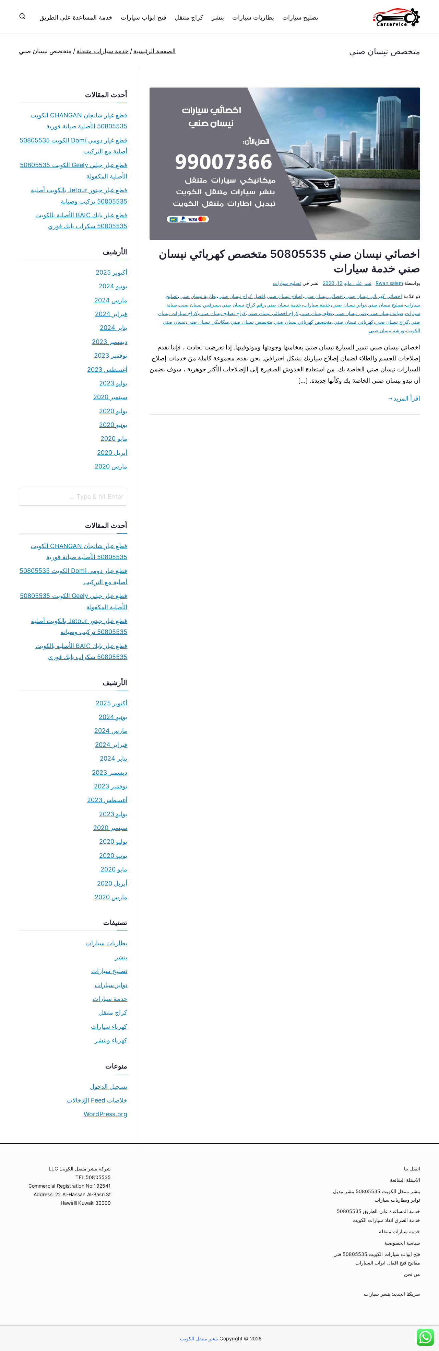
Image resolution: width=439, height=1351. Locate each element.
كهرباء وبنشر (111, 1040)
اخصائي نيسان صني (324, 296)
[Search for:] (73, 496)
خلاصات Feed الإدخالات (97, 1100)
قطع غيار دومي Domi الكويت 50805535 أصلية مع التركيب (73, 146)
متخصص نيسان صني (251, 322)
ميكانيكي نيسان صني (208, 322)
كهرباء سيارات (109, 1026)
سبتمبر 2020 (110, 397)
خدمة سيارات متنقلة (399, 1231)
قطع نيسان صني (316, 313)
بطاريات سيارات (253, 17)
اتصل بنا (412, 1168)
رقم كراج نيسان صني (243, 305)
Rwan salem (389, 283)
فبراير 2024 (111, 313)
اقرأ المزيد (406, 398)
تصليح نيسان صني (385, 305)
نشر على (347, 283)
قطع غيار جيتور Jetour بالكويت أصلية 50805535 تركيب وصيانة (79, 195)
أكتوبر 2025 (111, 272)
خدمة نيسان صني (283, 305)
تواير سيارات (111, 985)
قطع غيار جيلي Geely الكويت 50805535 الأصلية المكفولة (73, 170)
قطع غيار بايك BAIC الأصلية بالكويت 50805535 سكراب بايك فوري (81, 220)
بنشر (218, 17)
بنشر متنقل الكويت (198, 1338)
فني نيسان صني (350, 313)
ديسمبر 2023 (109, 341)
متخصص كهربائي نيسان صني (303, 322)
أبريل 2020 (112, 452)
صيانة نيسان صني (385, 313)
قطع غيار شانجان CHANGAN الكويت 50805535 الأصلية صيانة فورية (79, 121)
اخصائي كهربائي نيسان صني (373, 296)
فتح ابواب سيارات (143, 17)
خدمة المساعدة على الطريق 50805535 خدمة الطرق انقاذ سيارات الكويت (378, 1215)
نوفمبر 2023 (110, 355)
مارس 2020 (111, 466)
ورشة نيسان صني (386, 330)
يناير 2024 (113, 327)
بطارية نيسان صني (197, 296)
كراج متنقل (189, 17)
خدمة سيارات (317, 305)
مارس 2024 (110, 300)
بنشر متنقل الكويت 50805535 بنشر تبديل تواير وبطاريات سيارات (376, 1195)
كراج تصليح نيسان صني (222, 313)
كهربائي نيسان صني (353, 322)
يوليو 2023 (113, 383)
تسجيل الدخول (108, 1086)
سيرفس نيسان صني (199, 305)
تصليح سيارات (300, 17)
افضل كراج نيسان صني (241, 296)
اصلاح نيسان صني (284, 296)
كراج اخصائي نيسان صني (273, 313)
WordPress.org (105, 1114)
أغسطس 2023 (107, 369)
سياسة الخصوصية (402, 1243)
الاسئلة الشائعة (405, 1180)
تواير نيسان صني (349, 305)
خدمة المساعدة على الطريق (75, 17)
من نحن (412, 1274)
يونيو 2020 (113, 424)
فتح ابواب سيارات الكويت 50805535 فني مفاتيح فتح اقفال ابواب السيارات (376, 1258)
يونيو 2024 (113, 286)
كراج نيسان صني (392, 322)
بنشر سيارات (377, 1294)
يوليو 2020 (113, 411)
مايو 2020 (113, 438)
